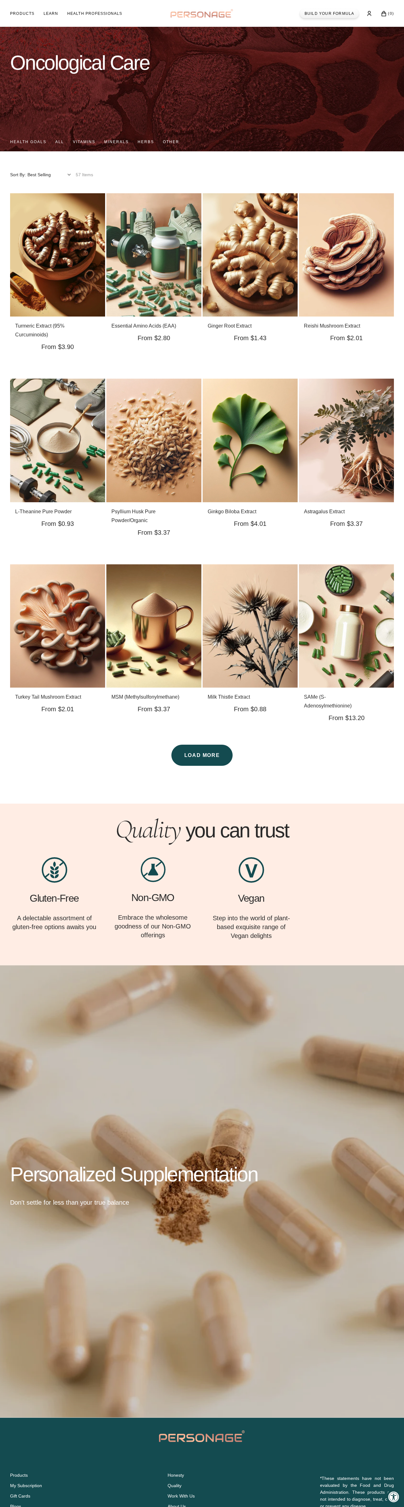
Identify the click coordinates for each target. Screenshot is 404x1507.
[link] (57, 255)
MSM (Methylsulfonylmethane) (145, 697)
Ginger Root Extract (230, 326)
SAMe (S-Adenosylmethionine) (328, 701)
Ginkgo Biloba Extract (232, 511)
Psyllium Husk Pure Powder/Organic (133, 516)
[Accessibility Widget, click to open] (394, 1497)
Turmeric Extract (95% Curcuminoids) (39, 330)
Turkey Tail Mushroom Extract (48, 697)
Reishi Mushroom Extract (332, 326)
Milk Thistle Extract (229, 697)
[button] (369, 13)
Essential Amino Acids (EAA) (143, 326)
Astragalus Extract (324, 511)
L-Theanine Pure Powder (43, 511)
